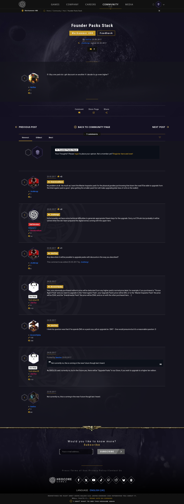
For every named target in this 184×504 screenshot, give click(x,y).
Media (129, 4)
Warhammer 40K (82, 33)
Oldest (39, 137)
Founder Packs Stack (68, 150)
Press (65, 470)
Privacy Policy (98, 470)
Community (110, 4)
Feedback (106, 33)
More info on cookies (100, 498)
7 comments (92, 134)
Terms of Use (79, 470)
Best (51, 137)
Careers (90, 4)
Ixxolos (59, 357)
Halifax (88, 39)
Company (72, 4)
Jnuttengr (85, 43)
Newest (25, 137)
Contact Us (115, 470)
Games (55, 4)
